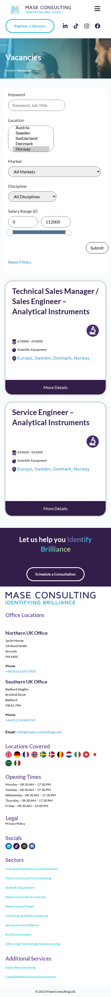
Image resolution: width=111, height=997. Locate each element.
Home (9, 70)
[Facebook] (97, 26)
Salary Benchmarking (20, 967)
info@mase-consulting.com (39, 732)
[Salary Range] (23, 221)
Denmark (62, 358)
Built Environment (18, 934)
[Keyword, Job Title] (36, 105)
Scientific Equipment (19, 888)
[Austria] (31, 127)
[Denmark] (31, 143)
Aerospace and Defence (22, 925)
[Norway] (31, 149)
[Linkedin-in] (65, 26)
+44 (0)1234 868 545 (20, 720)
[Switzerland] (31, 138)
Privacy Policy (15, 824)
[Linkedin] (8, 846)
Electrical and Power (19, 906)
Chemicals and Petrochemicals (26, 916)
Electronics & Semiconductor (25, 897)
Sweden (42, 358)
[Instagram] (86, 26)
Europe (25, 358)
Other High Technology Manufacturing (32, 944)
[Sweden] (31, 133)
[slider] (9, 232)
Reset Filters (19, 261)
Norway (82, 358)
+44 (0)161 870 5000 (20, 671)
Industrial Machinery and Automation (31, 869)
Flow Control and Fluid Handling (28, 878)
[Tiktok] (76, 26)
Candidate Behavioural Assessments (30, 977)
